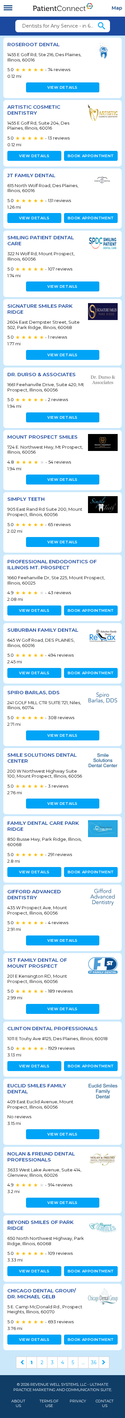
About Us (18, 1403)
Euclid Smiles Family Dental (36, 1088)
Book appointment (91, 156)
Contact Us (105, 1403)
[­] (8, 8)
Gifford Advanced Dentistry (34, 894)
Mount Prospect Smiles (42, 437)
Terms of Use (49, 1403)
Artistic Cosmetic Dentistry (33, 110)
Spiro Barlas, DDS (33, 692)
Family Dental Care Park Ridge (43, 826)
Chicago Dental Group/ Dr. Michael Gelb (41, 1293)
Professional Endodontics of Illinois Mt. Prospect (52, 564)
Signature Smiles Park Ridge (40, 309)
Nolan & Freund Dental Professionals (41, 1156)
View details (62, 87)
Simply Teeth (26, 499)
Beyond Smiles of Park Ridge (40, 1225)
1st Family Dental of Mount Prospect (37, 963)
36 (93, 1362)
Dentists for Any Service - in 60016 (59, 26)
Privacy (78, 1401)
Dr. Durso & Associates (41, 374)
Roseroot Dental (33, 44)
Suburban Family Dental (42, 630)
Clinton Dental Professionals (52, 1028)
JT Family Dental (31, 175)
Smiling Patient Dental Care (40, 240)
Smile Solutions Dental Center (42, 758)
